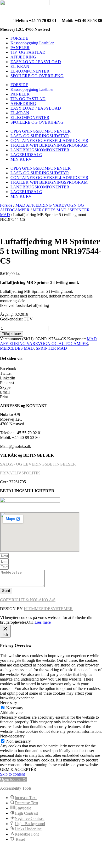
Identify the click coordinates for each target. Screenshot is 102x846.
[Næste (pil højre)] (93, 423)
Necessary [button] (8, 702)
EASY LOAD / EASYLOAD (35, 61)
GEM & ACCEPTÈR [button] (18, 769)
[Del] (73, 5)
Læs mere (43, 622)
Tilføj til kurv (11, 334)
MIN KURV (21, 159)
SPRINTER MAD (51, 348)
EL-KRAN (19, 66)
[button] (51, 368)
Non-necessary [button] (12, 736)
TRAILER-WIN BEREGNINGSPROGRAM (49, 145)
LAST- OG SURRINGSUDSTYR (39, 136)
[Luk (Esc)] (84, 5)
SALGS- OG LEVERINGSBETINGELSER (38, 464)
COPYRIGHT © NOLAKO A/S (27, 600)
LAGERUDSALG (26, 154)
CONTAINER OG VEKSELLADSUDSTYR (49, 140)
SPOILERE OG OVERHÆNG (37, 76)
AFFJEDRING (23, 57)
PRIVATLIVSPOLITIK (20, 473)
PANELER (20, 47)
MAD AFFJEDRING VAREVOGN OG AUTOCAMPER (48, 341)
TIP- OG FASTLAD (28, 52)
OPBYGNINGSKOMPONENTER (40, 131)
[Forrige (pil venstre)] (9, 423)
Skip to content (12, 774)
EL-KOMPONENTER (29, 71)
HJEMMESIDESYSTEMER (48, 608)
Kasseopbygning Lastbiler (32, 43)
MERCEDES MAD (49, 210)
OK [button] (30, 622)
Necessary (14, 708)
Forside (6, 205)
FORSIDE (19, 38)
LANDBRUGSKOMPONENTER (39, 150)
